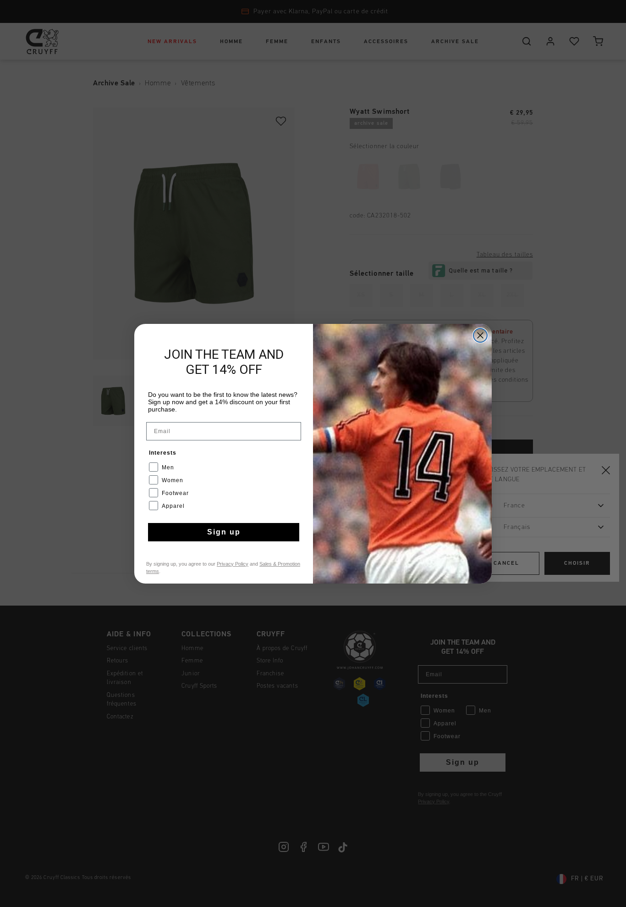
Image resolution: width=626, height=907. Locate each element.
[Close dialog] (480, 335)
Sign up (224, 532)
